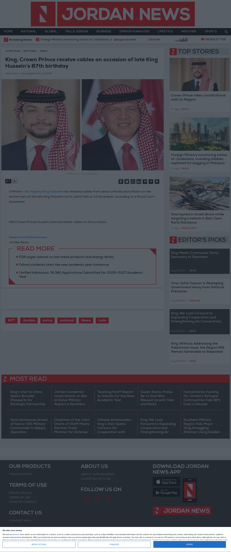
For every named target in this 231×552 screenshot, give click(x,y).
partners (16, 534)
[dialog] (115, 539)
